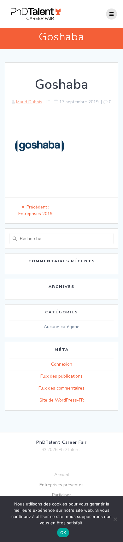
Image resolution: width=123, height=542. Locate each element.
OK (63, 532)
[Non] (115, 519)
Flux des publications (61, 376)
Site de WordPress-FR (61, 400)
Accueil (61, 475)
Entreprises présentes (61, 485)
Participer (61, 495)
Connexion (61, 364)
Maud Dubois (29, 102)
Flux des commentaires (61, 388)
